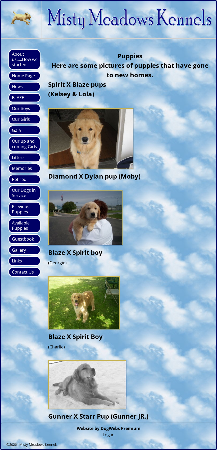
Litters (18, 157)
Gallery (19, 250)
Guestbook (23, 239)
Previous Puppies (20, 209)
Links (17, 261)
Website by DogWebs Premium (109, 428)
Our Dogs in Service (24, 192)
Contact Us (23, 272)
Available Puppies (21, 225)
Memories (22, 168)
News (17, 86)
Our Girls (21, 119)
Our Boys (21, 108)
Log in (109, 435)
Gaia (16, 130)
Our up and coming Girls (24, 143)
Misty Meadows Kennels (38, 444)
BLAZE (18, 97)
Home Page (23, 76)
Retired (19, 179)
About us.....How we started (25, 59)
